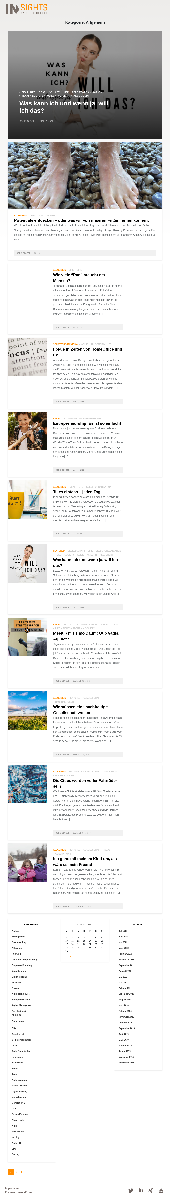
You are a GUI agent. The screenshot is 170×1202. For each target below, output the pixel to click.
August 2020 (125, 999)
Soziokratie (18, 1131)
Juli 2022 (123, 930)
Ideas (72, 486)
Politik (15, 1068)
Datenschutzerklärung (19, 1192)
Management (18, 936)
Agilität (68, 624)
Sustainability (19, 942)
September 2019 (127, 1028)
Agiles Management (22, 1005)
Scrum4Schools (20, 1114)
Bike (79, 269)
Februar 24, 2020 (81, 754)
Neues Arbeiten (72, 628)
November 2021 (126, 959)
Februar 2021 (125, 988)
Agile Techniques (21, 993)
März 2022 (124, 947)
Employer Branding (22, 965)
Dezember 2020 (126, 993)
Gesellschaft (49, 92)
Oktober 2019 (125, 1022)
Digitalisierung (19, 976)
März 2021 (124, 982)
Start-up (16, 988)
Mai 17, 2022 (46, 120)
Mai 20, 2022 (78, 533)
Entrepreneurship (90, 418)
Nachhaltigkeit (64, 701)
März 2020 (124, 1005)
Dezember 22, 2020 (82, 681)
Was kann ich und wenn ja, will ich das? (64, 106)
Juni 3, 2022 (78, 327)
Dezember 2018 (126, 1056)
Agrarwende (18, 1020)
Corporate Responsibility (24, 959)
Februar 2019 (125, 1045)
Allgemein (81, 95)
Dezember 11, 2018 (82, 906)
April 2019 (124, 1034)
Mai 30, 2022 (78, 470)
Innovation (110, 771)
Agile (50, 95)
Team (25, 95)
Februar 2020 (125, 1011)
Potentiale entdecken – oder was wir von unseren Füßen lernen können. (81, 220)
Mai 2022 (123, 942)
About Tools (18, 1119)
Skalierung (17, 1062)
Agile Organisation (21, 1051)
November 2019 (126, 1016)
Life (66, 92)
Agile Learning (19, 1079)
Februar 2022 (125, 953)
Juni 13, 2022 (40, 253)
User (14, 1108)
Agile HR (64, 95)
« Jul (72, 956)
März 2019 (124, 1039)
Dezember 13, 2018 (82, 833)
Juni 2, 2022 (78, 401)
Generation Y (63, 853)
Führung (16, 953)
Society (37, 95)
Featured (29, 92)
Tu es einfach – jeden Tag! (77, 491)
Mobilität (16, 1015)
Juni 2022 (123, 936)
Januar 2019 (125, 1051)
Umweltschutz (19, 1097)
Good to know (46, 215)
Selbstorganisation (87, 92)
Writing (15, 1137)
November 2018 (126, 1062)
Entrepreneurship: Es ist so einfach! (87, 423)
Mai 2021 (123, 976)
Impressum (12, 1188)
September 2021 (127, 965)
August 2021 (125, 970)
